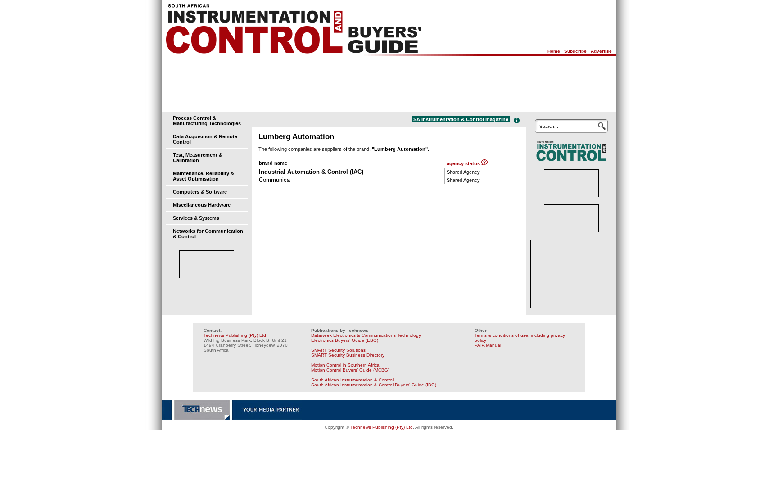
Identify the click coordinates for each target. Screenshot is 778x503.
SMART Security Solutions (338, 350)
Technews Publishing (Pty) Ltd (235, 335)
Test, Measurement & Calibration (197, 157)
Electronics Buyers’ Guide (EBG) (344, 340)
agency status (464, 163)
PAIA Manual (488, 345)
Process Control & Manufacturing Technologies (207, 120)
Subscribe (575, 51)
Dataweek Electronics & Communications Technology (366, 335)
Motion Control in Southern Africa (345, 365)
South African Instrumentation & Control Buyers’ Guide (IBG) (373, 384)
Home (553, 51)
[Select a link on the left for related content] (517, 120)
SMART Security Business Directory (347, 355)
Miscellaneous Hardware (202, 205)
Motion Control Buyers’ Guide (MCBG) (350, 369)
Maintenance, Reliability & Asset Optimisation (203, 176)
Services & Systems (196, 218)
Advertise (601, 51)
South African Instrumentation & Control (352, 379)
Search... (548, 126)
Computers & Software (200, 192)
